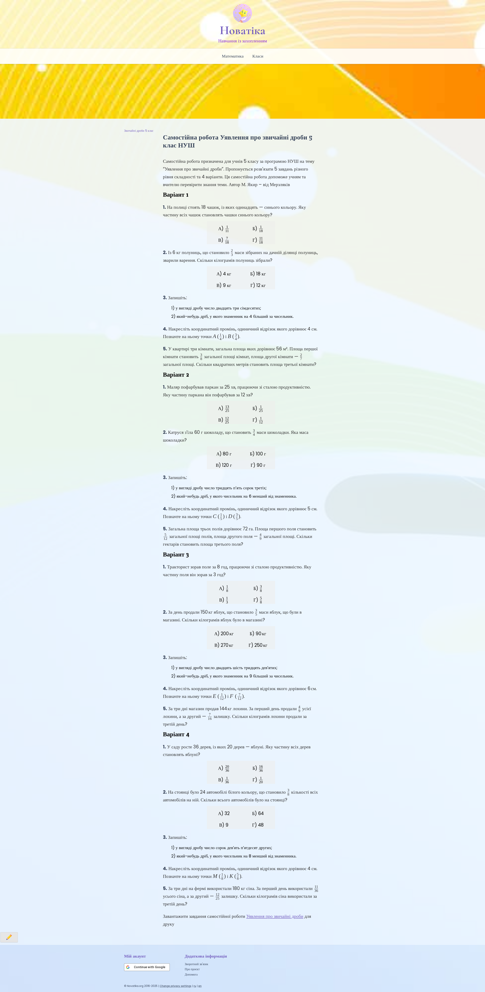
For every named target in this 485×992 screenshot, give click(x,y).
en (200, 986)
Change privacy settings (175, 986)
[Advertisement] (242, 90)
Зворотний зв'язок (196, 964)
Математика (233, 56)
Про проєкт (192, 969)
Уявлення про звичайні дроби (274, 916)
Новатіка (242, 30)
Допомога (191, 974)
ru (195, 986)
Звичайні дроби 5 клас (138, 131)
